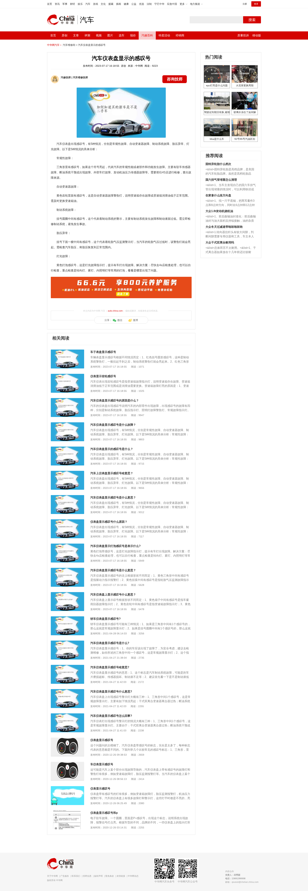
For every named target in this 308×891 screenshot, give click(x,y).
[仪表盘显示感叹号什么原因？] (67, 521)
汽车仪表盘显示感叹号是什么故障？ (113, 424)
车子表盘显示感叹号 (103, 351)
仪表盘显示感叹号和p (104, 812)
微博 (135, 320)
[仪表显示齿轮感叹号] (67, 375)
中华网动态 (133, 876)
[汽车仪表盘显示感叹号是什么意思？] (67, 496)
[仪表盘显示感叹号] (67, 739)
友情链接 (121, 876)
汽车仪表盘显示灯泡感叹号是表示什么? (115, 546)
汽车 (87, 3)
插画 (118, 3)
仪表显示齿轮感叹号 (103, 376)
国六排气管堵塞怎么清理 (221, 179)
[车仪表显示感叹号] (67, 763)
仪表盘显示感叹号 (101, 740)
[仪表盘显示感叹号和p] (67, 812)
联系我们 (76, 876)
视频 (99, 35)
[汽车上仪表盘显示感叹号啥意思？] (67, 472)
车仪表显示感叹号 (101, 764)
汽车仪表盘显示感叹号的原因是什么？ (114, 400)
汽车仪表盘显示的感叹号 (92, 45)
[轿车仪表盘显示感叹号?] (67, 618)
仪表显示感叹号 (100, 788)
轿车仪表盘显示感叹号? (105, 618)
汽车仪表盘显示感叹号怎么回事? (111, 715)
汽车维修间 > (70, 45)
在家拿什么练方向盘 (218, 195)
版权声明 (98, 876)
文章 (76, 35)
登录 (256, 4)
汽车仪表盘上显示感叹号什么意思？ (113, 594)
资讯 (57, 3)
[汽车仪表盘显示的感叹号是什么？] (67, 448)
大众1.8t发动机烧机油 (219, 211)
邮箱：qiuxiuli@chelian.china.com (241, 882)
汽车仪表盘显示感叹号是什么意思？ (113, 497)
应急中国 (172, 3)
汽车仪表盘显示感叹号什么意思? (111, 691)
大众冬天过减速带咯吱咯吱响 (224, 226)
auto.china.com (115, 311)
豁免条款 (109, 876)
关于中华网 (52, 876)
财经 (72, 3)
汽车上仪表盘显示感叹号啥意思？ (111, 473)
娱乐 (80, 3)
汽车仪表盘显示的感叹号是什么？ (111, 448)
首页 (49, 3)
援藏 (110, 3)
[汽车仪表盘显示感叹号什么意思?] (67, 690)
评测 (87, 35)
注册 (245, 4)
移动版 (256, 35)
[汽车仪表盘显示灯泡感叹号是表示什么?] (67, 545)
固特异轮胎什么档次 (218, 164)
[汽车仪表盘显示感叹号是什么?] (67, 642)
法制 (149, 3)
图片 (110, 35)
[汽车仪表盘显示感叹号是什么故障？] (67, 424)
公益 (133, 3)
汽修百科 (147, 35)
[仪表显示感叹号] (67, 787)
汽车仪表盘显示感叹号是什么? (109, 643)
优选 (141, 3)
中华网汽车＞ (54, 45)
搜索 (252, 20)
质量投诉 (243, 35)
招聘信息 (87, 876)
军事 (64, 3)
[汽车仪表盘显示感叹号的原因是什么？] (67, 399)
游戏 (95, 3)
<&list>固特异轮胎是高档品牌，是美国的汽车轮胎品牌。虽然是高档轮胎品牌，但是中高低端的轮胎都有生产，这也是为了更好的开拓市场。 (230, 172)
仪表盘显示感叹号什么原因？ (108, 521)
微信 (119, 320)
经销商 (180, 35)
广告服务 (64, 876)
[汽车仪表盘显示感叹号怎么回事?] (67, 715)
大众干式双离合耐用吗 (220, 242)
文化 (103, 3)
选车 (121, 35)
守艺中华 (159, 3)
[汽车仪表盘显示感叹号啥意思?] (67, 666)
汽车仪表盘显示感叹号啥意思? (109, 667)
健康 (126, 3)
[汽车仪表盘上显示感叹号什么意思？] (67, 593)
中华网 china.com (62, 20)
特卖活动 (164, 35)
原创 (64, 35)
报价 (133, 35)
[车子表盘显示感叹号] (67, 351)
